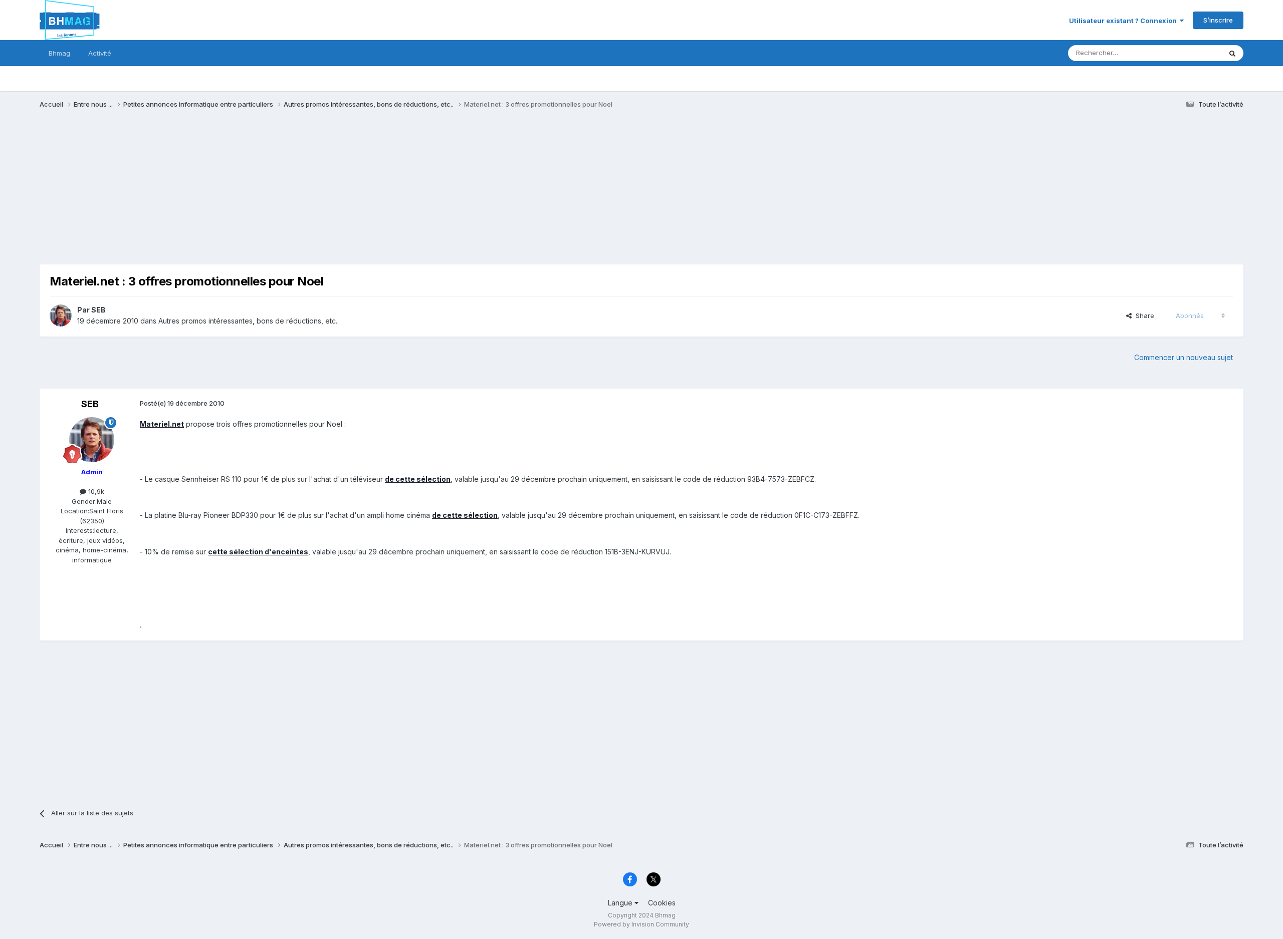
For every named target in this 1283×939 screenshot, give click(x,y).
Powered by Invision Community (641, 924)
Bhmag (59, 53)
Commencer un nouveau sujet (1183, 357)
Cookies (662, 902)
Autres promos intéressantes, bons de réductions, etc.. (248, 321)
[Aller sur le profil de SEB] (61, 315)
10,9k (95, 491)
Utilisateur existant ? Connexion (1124, 21)
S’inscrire (1218, 20)
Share (1143, 315)
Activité (99, 53)
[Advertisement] (222, 194)
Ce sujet (1195, 53)
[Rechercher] (1232, 53)
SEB (98, 309)
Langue (621, 902)
